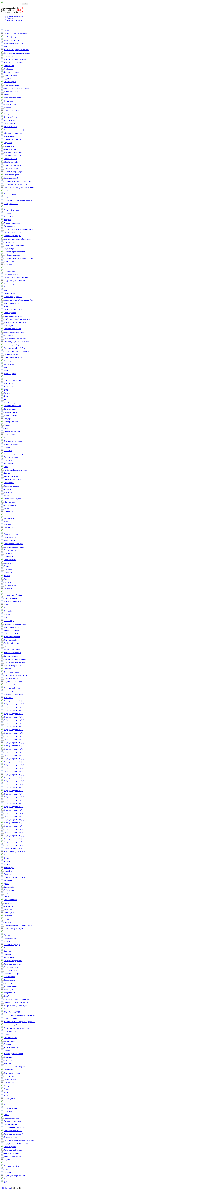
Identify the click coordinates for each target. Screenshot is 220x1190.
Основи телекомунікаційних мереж (17, 181)
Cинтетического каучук (13, 848)
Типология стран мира (12, 1121)
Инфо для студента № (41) (14, 797)
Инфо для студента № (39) (14, 791)
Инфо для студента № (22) (14, 736)
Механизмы (8, 1070)
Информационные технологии (16, 1144)
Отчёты (7, 1050)
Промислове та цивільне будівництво (18, 200)
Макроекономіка (10, 505)
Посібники (8, 191)
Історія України (10, 374)
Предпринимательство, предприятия (18, 925)
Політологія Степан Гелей (14, 685)
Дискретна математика (13, 98)
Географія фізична (11, 422)
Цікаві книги (9, 268)
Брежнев (7, 858)
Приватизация (9, 1041)
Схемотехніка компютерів (14, 245)
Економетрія (8, 460)
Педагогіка (8, 553)
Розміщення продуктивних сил (16, 659)
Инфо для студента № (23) (14, 739)
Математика (8, 512)
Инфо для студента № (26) (14, 749)
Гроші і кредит (9, 435)
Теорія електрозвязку (12, 255)
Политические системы (13, 1163)
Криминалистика (10, 900)
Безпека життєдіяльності (13, 694)
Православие (9, 1034)
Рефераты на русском (14, 20)
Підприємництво (10, 550)
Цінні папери (9, 621)
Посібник (7, 669)
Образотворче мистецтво (13, 544)
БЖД (6, 399)
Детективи (8, 95)
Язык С (7, 996)
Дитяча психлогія (10, 104)
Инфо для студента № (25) (14, 746)
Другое (6, 884)
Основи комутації (11, 178)
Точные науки (9, 977)
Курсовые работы (10, 1038)
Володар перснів (10, 75)
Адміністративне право (13, 380)
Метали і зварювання (12, 149)
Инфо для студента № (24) (14, 743)
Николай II (8, 919)
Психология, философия (13, 929)
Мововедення (9, 524)
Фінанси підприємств (12, 666)
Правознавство (9, 569)
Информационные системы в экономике (19, 1140)
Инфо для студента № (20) (14, 730)
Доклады (7, 1086)
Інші (5, 46)
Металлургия (9, 913)
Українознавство (10, 598)
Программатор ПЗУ (11, 1025)
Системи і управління (12, 232)
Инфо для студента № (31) (14, 765)
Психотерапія (9, 213)
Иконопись (8, 1057)
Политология (9, 1076)
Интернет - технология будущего (16, 1002)
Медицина (8, 143)
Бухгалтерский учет (11, 1047)
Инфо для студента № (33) (14, 771)
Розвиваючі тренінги (12, 223)
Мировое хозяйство (11, 1118)
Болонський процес (11, 72)
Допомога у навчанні (12, 650)
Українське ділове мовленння (15, 675)
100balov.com (6, 1188)
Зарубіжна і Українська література (17, 470)
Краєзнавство (9, 483)
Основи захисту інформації (14, 172)
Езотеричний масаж (11, 111)
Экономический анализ (13, 1150)
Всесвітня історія (10, 415)
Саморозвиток (9, 226)
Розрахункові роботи (12, 637)
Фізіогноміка (9, 261)
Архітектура (8, 56)
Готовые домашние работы (14, 877)
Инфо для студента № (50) (14, 826)
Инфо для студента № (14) (14, 710)
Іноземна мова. (9, 364)
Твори (6, 592)
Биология (7, 855)
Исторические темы (11, 967)
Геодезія (7, 425)
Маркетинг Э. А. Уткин (13, 682)
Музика (7, 531)
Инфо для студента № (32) (14, 768)
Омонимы (8, 922)
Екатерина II (9, 887)
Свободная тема (10, 293)
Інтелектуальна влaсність (13, 40)
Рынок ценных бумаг (12, 1166)
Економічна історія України (14, 662)
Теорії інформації (10, 249)
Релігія (6, 579)
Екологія (7, 447)
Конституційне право (12, 479)
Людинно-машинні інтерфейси (16, 130)
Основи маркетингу (11, 678)
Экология (7, 951)
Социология (8, 1172)
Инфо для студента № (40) (14, 794)
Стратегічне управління (13, 297)
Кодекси (7, 473)
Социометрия (9, 935)
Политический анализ (12, 329)
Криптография (9, 1009)
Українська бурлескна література (16, 322)
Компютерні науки (11, 476)
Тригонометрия (10, 938)
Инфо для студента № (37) (14, 784)
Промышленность (11, 1108)
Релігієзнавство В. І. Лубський (16, 348)
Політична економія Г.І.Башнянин (17, 351)
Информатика (9, 890)
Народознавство (10, 537)
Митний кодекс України (13, 345)
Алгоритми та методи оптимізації (17, 53)
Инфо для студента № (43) (14, 803)
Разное (6, 1089)
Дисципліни (8, 101)
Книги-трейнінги (10, 117)
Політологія (8, 563)
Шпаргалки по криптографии (15, 1006)
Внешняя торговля (11, 1031)
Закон (6, 467)
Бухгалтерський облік (12, 406)
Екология (7, 1044)
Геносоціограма (10, 82)
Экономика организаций (13, 1134)
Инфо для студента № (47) (14, 816)
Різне (6, 646)
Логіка (6, 496)
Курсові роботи (10, 361)
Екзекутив (8, 114)
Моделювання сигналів (13, 152)
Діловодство (8, 438)
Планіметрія (8, 556)
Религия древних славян (13, 1054)
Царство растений (11, 1124)
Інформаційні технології (13, 43)
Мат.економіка (9, 136)
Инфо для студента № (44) (14, 807)
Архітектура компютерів (13, 62)
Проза (6, 197)
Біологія (7, 393)
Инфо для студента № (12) (14, 704)
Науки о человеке (10, 983)
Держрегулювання (11, 444)
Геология (7, 874)
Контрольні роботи (11, 640)
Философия (8, 326)
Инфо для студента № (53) (14, 836)
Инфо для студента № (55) (14, 842)
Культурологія (9, 123)
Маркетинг (8, 508)
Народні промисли (11, 534)
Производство (9, 1099)
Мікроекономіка (10, 502)
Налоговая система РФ (13, 1131)
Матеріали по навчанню (13, 303)
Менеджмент (9, 146)
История (7, 287)
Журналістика (9, 463)
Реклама (7, 576)
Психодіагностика (11, 204)
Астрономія (8, 386)
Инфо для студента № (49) (14, 823)
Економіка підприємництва (14, 454)
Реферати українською (14, 16)
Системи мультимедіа (12, 236)
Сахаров (7, 932)
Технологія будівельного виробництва (19, 258)
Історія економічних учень (14, 332)
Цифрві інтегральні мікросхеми (16, 277)
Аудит (6, 390)
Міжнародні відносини (13, 133)
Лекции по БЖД (10, 993)
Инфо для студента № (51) (14, 829)
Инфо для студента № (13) (14, 707)
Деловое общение (11, 1137)
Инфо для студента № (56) (14, 845)
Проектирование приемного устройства (19, 1015)
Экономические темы (12, 964)
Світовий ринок (10, 585)
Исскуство (8, 1105)
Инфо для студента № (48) (14, 820)
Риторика (7, 220)
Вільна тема (8, 698)
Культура (7, 489)
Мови (6, 521)
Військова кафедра (11, 409)
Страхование (9, 1083)
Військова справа (10, 412)
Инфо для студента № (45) (14, 810)
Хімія (6, 306)
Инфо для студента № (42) (14, 800)
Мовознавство (9, 528)
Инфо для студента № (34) (14, 775)
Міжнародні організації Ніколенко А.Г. (19, 342)
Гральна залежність (11, 85)
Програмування (10, 194)
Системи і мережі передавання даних (18, 229)
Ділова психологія (11, 91)
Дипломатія (8, 335)
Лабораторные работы (12, 1156)
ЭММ (6, 1182)
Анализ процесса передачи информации (19, 1022)
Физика (7, 941)
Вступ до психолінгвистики (15, 672)
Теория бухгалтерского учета (15, 1176)
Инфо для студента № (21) (14, 733)
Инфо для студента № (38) (14, 787)
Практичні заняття (11, 633)
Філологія (7, 608)
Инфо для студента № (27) (14, 752)
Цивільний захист (11, 274)
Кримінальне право (11, 486)
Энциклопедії (9, 284)
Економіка (8, 451)
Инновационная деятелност (14, 1127)
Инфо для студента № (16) (14, 717)
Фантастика (8, 265)
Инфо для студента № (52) (14, 832)
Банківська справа (11, 403)
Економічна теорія (11, 457)
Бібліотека (10, 18)
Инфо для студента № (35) (14, 778)
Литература (8, 990)
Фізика (6, 605)
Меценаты (8, 916)
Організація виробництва (14, 547)
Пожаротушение (10, 1018)
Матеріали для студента (13, 358)
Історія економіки (10, 377)
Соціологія (8, 589)
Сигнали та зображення (13, 309)
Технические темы (11, 970)
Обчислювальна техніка (13, 165)
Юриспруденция (10, 986)
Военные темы (9, 980)
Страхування (9, 242)
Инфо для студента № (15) (14, 714)
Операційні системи (11, 168)
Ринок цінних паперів (12, 653)
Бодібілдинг (8, 69)
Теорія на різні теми (11, 643)
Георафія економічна (12, 431)
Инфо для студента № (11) (14, 701)
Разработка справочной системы (16, 999)
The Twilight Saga (10, 37)
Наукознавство (9, 540)
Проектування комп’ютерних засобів (18, 300)
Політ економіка (10, 560)
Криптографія (9, 120)
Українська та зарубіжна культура (17, 319)
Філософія (8, 611)
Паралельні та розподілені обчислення (19, 188)
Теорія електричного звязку (14, 252)
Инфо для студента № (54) (14, 839)
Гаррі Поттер (9, 79)
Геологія (7, 428)
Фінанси (7, 614)
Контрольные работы (12, 1073)
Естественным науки (12, 974)
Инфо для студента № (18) (14, 723)
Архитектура (9, 1060)
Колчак (6, 897)
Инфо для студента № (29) (14, 759)
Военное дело (9, 868)
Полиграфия (8, 1111)
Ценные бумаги (10, 1147)
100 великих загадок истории (15, 34)
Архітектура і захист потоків (15, 59)
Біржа (6, 396)
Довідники (8, 107)
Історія (6, 370)
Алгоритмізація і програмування (16, 50)
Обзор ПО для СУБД (12, 1012)
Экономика (8, 954)
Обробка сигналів (11, 162)
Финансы (7, 1179)
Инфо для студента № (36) (14, 781)
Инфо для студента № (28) (14, 755)
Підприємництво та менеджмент (16, 184)
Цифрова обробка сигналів (14, 281)
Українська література (12, 601)
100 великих (8, 30)
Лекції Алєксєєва (10, 127)
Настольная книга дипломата (15, 338)
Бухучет (7, 861)
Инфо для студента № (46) (14, 813)
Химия (6, 948)
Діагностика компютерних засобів (17, 88)
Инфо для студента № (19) (14, 726)
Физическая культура (12, 945)
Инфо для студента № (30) (14, 762)
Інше (5, 290)
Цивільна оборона (11, 271)
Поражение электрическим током (17, 1028)
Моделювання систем (12, 155)
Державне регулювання (13, 441)
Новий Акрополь (10, 159)
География (8, 871)
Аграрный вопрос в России (14, 852)
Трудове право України (13, 595)
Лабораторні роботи (11, 630)
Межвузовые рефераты (13, 961)
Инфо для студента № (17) (14, 720)
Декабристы (8, 880)
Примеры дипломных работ (15, 1067)
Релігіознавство (10, 216)
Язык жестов (9, 957)
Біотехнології (9, 66)
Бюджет (7, 864)
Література (8, 492)
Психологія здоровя (11, 210)
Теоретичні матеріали (12, 354)
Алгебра (7, 1095)
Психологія (8, 207)
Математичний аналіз (12, 139)
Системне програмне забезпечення (17, 239)
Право (6, 566)
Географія (7, 419)
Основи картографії (11, 175)
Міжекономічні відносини (14, 499)
